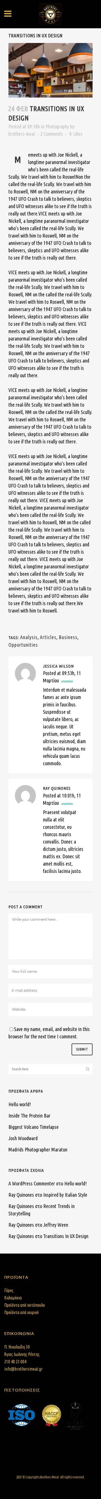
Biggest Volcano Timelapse (33, 1127)
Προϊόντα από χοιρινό (21, 1312)
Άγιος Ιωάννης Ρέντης (22, 1354)
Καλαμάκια (13, 1297)
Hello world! (19, 1104)
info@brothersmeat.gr (23, 1368)
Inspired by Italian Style (65, 1195)
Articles (48, 637)
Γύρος (8, 1290)
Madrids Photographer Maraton (37, 1149)
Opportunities (23, 645)
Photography (57, 126)
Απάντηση (67, 681)
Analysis (29, 637)
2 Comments (51, 134)
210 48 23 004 (15, 1361)
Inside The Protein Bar (29, 1115)
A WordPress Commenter (31, 1183)
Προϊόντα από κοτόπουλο (24, 1305)
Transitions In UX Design (65, 1236)
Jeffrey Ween (55, 1225)
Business (68, 637)
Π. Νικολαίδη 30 (17, 1346)
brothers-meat (21, 134)
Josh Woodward (23, 1138)
